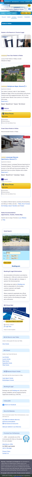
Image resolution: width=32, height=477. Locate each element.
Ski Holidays (4, 206)
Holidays (20, 17)
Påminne (24, 218)
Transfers (27, 17)
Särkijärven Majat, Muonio (15, 86)
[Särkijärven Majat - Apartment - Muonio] (13, 73)
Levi (20, 218)
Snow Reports (15, 1)
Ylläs (4, 220)
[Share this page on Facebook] (29, 10)
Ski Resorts (8, 1)
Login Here (8, 326)
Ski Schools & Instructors (11, 423)
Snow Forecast (26, 204)
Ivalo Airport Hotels (7, 378)
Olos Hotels (5, 344)
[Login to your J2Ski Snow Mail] (16, 313)
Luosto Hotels (6, 359)
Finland (8, 13)
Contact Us (5, 453)
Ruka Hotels (5, 361)
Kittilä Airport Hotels (8, 380)
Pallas (4, 17)
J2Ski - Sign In (26, 13)
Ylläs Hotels (5, 365)
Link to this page (7, 448)
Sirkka (5, 37)
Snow (8, 17)
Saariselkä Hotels (7, 363)
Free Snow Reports (14, 321)
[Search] (29, 5)
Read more (4, 101)
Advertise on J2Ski (7, 444)
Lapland (14, 13)
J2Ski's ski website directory (12, 419)
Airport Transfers (12, 206)
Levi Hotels (5, 357)
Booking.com (15, 390)
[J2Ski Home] (4, 5)
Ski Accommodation (9, 421)
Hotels (3, 13)
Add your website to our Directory (11, 427)
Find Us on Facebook (10, 404)
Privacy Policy (6, 451)
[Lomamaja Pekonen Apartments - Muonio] (13, 143)
